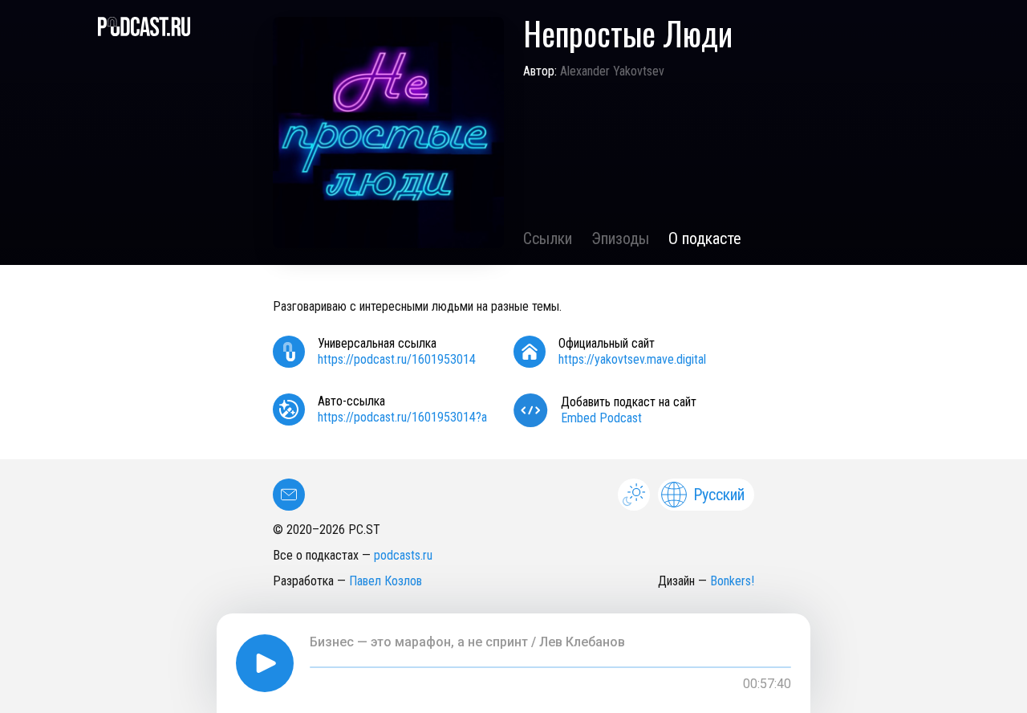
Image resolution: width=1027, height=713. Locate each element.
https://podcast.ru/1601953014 (397, 359)
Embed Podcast (601, 418)
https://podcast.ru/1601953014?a (402, 417)
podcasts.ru (403, 555)
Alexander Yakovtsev (612, 71)
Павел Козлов (385, 581)
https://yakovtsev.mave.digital (632, 359)
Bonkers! (732, 581)
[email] (289, 495)
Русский (719, 494)
